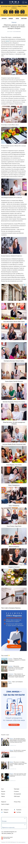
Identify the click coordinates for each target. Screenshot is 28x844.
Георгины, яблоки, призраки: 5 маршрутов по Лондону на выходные (16, 660)
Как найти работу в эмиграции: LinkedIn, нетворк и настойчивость (18, 751)
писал (7, 41)
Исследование (17, 793)
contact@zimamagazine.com (9, 831)
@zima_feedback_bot (8, 833)
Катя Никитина (17, 31)
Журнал (3, 793)
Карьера (14, 22)
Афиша (3, 796)
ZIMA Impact (17, 796)
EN (23, 2)
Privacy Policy (17, 801)
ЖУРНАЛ (4, 18)
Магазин (3, 791)
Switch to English (5, 804)
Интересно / (11, 674)
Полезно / (10, 658)
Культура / (10, 666)
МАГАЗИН (24, 18)
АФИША (11, 18)
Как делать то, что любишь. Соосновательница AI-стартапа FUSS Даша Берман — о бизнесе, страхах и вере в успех (18, 763)
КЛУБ (17, 18)
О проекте (16, 791)
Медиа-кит (3, 801)
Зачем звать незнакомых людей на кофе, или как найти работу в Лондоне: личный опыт (18, 775)
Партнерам (16, 789)
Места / (10, 681)
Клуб (2, 789)
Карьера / (12, 738)
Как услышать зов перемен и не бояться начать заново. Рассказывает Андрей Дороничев (16, 675)
